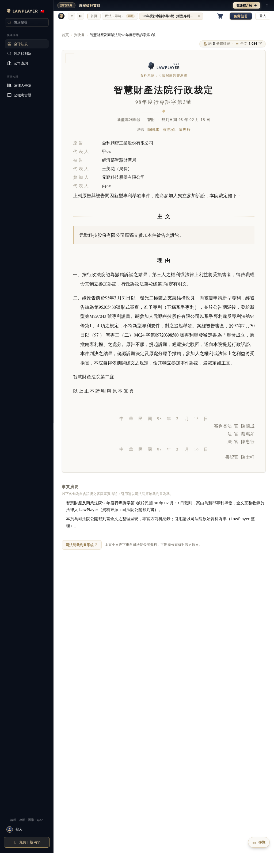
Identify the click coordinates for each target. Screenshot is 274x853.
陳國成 (153, 129)
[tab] (94, 16)
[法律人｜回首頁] (61, 16)
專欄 (22, 820)
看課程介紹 (246, 5)
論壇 (13, 820)
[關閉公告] (267, 5)
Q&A (40, 820)
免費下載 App (29, 842)
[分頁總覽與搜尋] (80, 16)
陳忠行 (185, 129)
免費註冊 (241, 16)
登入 (262, 16)
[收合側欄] (71, 16)
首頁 (65, 34)
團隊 (31, 820)
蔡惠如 (169, 129)
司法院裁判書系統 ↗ (82, 544)
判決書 (79, 34)
